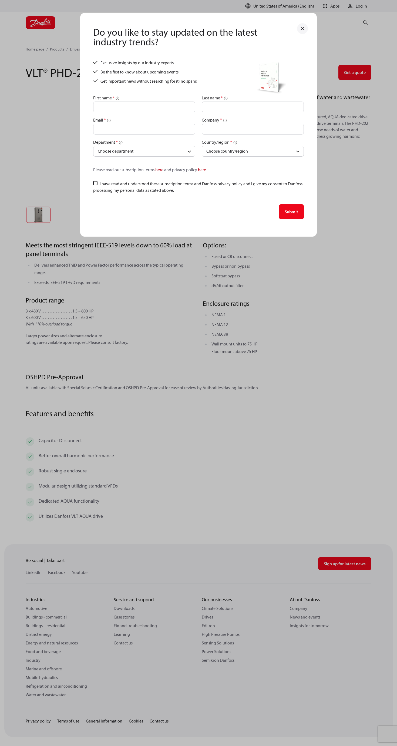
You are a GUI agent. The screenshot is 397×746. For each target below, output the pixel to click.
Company (212, 120)
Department (105, 142)
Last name (212, 97)
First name (104, 97)
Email (99, 120)
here (159, 169)
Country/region (217, 142)
